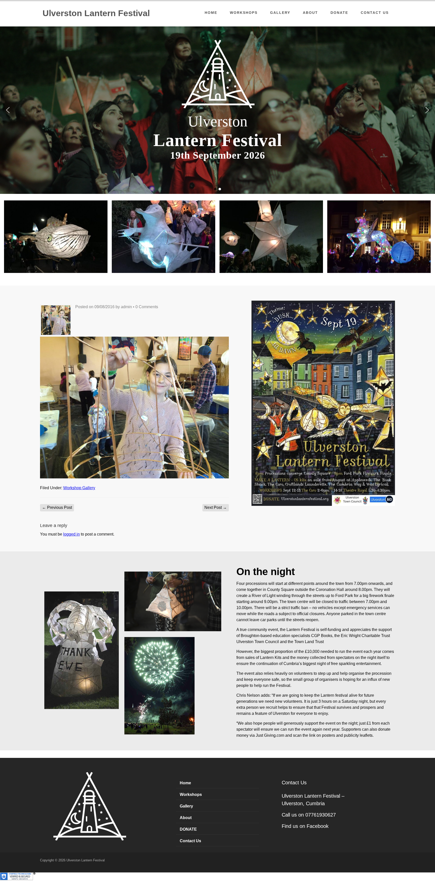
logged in (71, 534)
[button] (8, 110)
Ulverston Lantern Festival (96, 13)
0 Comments (146, 307)
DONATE (339, 13)
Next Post (215, 507)
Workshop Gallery (79, 488)
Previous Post (57, 507)
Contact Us (375, 13)
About (310, 13)
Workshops (244, 13)
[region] (217, 110)
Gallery (280, 13)
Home (211, 13)
